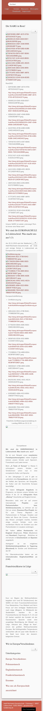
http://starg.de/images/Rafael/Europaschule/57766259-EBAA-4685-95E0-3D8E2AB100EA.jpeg (22, 333)
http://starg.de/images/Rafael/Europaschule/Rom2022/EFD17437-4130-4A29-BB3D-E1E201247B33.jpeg (22, 163)
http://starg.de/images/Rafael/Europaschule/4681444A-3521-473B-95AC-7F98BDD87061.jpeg (22, 319)
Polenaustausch (13, 664)
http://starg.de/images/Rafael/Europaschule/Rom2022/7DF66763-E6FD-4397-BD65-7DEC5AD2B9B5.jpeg (22, 150)
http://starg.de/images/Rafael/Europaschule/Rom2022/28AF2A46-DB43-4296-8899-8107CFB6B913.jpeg (22, 191)
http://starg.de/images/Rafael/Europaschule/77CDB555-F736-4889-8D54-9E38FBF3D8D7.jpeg (22, 360)
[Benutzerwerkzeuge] (34, 31)
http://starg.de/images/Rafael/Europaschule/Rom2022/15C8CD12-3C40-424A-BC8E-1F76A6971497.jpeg (22, 218)
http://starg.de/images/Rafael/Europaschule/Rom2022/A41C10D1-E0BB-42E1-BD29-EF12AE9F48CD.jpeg (22, 177)
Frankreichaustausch (15, 674)
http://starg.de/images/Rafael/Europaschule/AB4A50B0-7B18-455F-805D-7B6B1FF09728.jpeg (22, 415)
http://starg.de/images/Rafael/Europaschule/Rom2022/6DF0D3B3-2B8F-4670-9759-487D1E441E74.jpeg (22, 95)
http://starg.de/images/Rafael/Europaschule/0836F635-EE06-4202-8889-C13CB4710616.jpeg (22, 346)
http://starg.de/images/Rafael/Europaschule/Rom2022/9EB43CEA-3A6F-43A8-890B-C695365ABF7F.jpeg (22, 122)
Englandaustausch (14, 669)
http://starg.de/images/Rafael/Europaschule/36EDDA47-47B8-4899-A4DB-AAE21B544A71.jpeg (22, 374)
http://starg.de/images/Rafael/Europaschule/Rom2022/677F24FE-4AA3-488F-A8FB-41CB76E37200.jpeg (22, 204)
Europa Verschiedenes (16, 658)
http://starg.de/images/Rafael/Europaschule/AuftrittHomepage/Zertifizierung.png (22, 305)
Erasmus (10, 680)
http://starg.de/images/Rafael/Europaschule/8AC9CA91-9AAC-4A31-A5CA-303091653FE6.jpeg (22, 387)
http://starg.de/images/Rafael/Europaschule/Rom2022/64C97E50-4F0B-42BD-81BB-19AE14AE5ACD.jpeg (22, 136)
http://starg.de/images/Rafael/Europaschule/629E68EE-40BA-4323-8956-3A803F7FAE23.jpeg (22, 401)
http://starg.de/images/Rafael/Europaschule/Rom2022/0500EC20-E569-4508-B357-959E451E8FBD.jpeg (22, 108)
